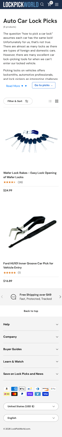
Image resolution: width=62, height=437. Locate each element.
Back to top (31, 311)
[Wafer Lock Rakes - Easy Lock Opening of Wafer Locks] (31, 140)
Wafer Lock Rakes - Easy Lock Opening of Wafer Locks (30, 175)
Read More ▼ (15, 86)
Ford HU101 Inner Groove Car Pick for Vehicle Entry (28, 265)
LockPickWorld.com (20, 428)
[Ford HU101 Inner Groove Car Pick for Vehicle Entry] (31, 231)
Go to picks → (44, 85)
